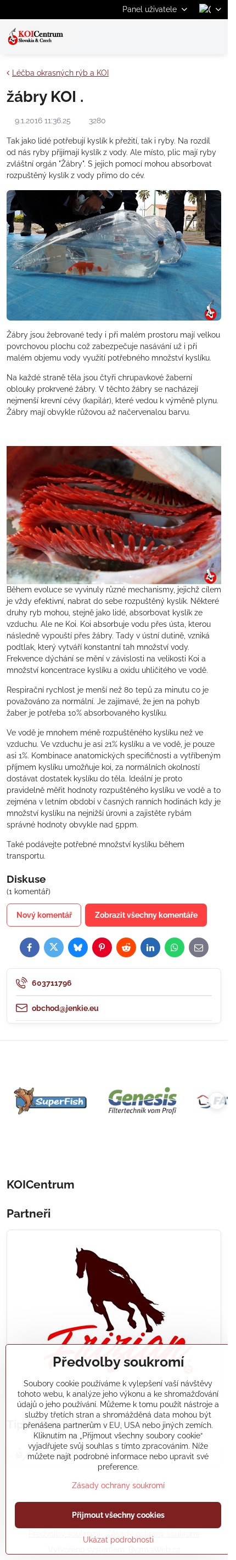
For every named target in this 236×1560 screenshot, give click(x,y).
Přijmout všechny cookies (118, 1515)
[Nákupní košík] (188, 37)
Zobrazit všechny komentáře (146, 915)
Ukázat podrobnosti (118, 1539)
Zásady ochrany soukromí (118, 1485)
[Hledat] (162, 37)
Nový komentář (44, 915)
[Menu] (214, 37)
